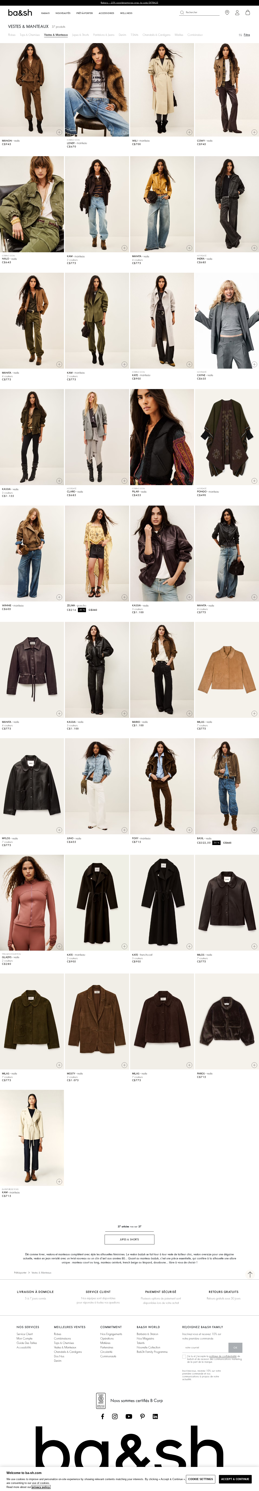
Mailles (179, 34)
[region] (129, 1479)
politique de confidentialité (223, 1356)
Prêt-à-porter (20, 1272)
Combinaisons (196, 34)
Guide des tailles (27, 1342)
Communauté (108, 1356)
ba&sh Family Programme (152, 1351)
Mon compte (24, 1338)
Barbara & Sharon (147, 1334)
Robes (11, 34)
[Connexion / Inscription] (237, 12)
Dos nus (59, 1356)
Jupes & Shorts (80, 34)
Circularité (106, 1351)
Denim (122, 34)
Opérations (107, 1338)
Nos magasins (145, 1338)
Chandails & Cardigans (156, 34)
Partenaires (106, 1347)
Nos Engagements (111, 1334)
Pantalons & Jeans (103, 34)
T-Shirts (134, 34)
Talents (140, 1342)
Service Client (25, 1334)
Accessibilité (24, 1347)
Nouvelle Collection (148, 1347)
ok (235, 1348)
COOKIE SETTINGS (200, 1479)
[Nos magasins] (227, 12)
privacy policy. (41, 1487)
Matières (105, 1342)
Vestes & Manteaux (56, 34)
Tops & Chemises (30, 34)
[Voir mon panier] (248, 13)
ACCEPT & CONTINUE (235, 1479)
